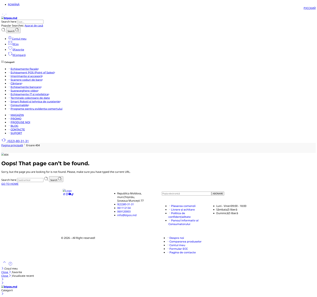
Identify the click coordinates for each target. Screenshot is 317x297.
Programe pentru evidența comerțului (36, 108)
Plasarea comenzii (183, 206)
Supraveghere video (24, 90)
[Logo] (67, 191)
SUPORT (16, 133)
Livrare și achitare (183, 209)
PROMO (16, 118)
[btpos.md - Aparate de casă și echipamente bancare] (9, 18)
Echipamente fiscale (24, 69)
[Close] (2, 268)
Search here (9, 21)
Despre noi (176, 238)
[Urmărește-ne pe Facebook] (64, 194)
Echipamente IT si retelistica (29, 94)
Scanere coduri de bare (26, 79)
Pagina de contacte (182, 252)
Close (5, 272)
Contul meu (177, 245)
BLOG (14, 125)
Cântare (16, 83)
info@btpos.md (127, 215)
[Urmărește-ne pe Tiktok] (72, 194)
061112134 (124, 208)
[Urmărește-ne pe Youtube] (69, 194)
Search (11, 31)
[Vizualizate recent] (10, 265)
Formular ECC (178, 248)
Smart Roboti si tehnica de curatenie (35, 101)
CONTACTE (18, 129)
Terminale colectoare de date (30, 97)
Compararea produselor (185, 241)
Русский (310, 8)
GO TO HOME (9, 184)
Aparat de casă (34, 25)
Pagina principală (12, 145)
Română (13, 4)
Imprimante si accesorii (26, 76)
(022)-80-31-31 (17, 141)
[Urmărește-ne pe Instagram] (66, 194)
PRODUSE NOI (20, 122)
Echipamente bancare (26, 87)
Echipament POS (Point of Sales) (32, 72)
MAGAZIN (17, 115)
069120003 (124, 211)
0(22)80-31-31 (125, 204)
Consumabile (19, 105)
